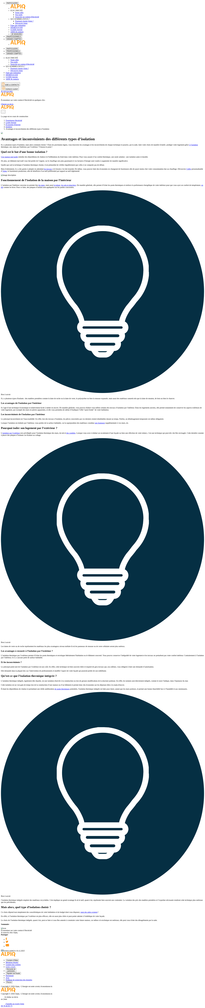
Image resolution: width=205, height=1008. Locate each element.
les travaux (48, 169)
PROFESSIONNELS (14, 37)
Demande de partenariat (11, 970)
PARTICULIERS (12, 3)
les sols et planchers (68, 185)
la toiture (57, 185)
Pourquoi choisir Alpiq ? (24, 21)
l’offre (188, 169)
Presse (9, 982)
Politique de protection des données (19, 980)
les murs (42, 185)
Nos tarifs (18, 15)
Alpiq (4, 171)
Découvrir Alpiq (21, 23)
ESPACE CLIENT (11, 89)
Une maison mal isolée (9, 157)
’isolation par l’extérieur (11, 433)
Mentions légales (12, 962)
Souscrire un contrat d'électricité (27, 17)
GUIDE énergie (16, 30)
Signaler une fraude (13, 973)
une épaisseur (100, 423)
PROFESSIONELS (13, 51)
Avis (7, 978)
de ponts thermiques (62, 689)
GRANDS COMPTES (14, 39)
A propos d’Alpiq (12, 960)
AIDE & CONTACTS (12, 85)
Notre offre (19, 13)
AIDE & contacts (16, 32)
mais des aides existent (89, 912)
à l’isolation (193, 145)
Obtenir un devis (7, 104)
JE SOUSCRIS (16, 34)
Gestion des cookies (13, 965)
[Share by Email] (7, 946)
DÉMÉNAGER (16, 28)
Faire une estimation (18, 25)
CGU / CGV (10, 967)
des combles (70, 433)
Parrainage (10, 976)
